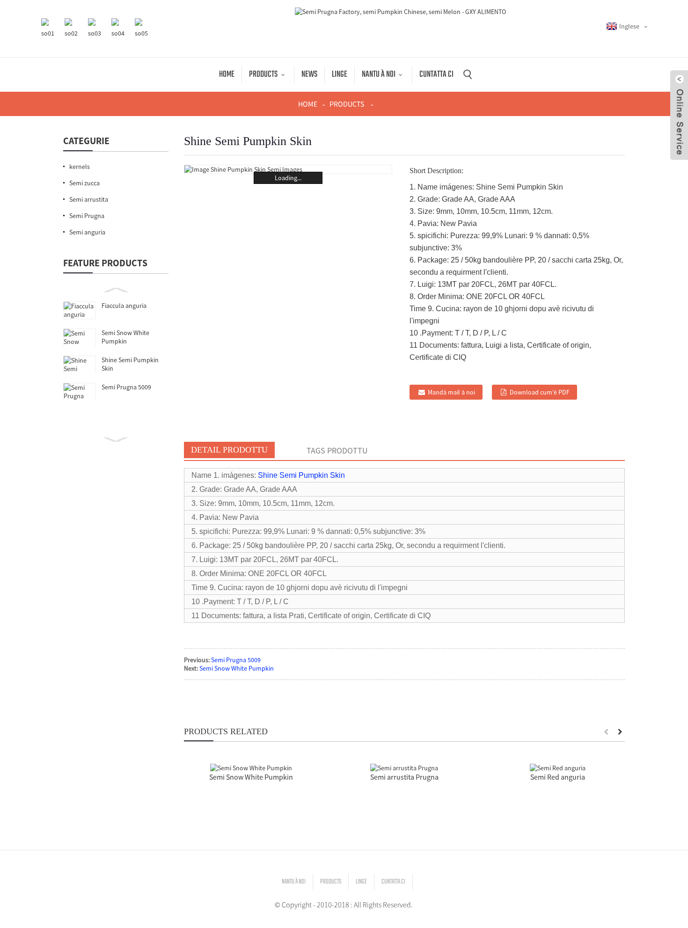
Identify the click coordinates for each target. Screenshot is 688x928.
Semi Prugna (86, 216)
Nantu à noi (378, 74)
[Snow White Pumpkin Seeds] (251, 767)
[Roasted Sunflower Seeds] (404, 767)
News (309, 74)
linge (339, 74)
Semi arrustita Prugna (404, 777)
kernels (79, 166)
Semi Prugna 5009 (126, 387)
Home (226, 74)
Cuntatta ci (436, 74)
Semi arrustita (88, 199)
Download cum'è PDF (540, 392)
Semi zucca (84, 183)
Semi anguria (87, 232)
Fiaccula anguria (124, 305)
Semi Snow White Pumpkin (125, 337)
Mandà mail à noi (451, 392)
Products (263, 74)
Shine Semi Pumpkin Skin (301, 475)
